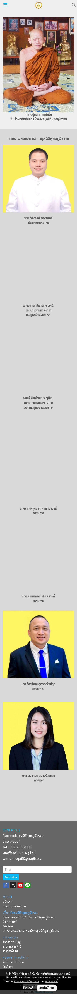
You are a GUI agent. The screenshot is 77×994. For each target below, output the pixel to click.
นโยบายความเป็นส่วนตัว (26, 981)
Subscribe (11, 877)
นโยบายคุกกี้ (51, 981)
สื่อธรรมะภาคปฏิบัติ (14, 906)
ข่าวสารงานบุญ (12, 942)
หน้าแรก (8, 902)
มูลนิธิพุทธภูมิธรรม (31, 836)
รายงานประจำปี (12, 946)
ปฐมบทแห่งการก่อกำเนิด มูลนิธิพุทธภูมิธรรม (29, 917)
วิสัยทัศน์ (8, 926)
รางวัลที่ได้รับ (10, 951)
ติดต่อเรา (8, 967)
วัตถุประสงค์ (10, 922)
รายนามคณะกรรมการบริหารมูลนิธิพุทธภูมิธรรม (31, 931)
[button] (72, 5)
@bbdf (15, 841)
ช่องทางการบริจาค (13, 962)
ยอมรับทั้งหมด (46, 988)
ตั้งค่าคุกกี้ (28, 988)
